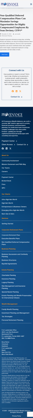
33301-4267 (20, 336)
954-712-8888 (6, 338)
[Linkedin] (16, 91)
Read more (5, 54)
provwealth (17, 34)
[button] (31, 4)
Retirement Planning (7, 35)
